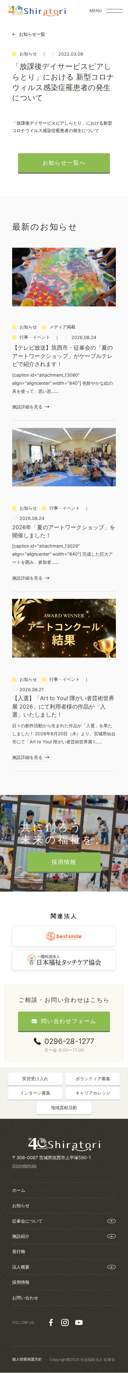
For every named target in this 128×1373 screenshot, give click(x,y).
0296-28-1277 (69, 1041)
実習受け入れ (35, 1078)
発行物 (18, 1251)
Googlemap (24, 1165)
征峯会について (27, 1221)
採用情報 (21, 1282)
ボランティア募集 (92, 1078)
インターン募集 (35, 1092)
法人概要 (21, 1267)
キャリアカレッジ (92, 1092)
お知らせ (21, 1205)
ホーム (18, 1190)
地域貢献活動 (64, 1107)
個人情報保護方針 (27, 1359)
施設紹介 (21, 1236)
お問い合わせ (25, 1297)
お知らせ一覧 (32, 34)
